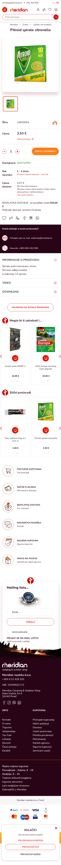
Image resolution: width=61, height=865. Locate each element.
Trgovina (7, 727)
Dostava (37, 727)
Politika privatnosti (43, 735)
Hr (57, 2)
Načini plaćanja (41, 723)
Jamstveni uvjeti (41, 750)
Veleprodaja (8, 731)
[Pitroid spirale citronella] (45, 430)
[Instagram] (9, 702)
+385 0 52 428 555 (13, 679)
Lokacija (6, 739)
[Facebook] (24, 219)
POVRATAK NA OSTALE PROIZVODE (30, 307)
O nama (6, 723)
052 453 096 (32, 2)
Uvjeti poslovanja (42, 731)
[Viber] (37, 219)
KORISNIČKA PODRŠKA (29, 522)
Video (6, 283)
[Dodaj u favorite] (4, 219)
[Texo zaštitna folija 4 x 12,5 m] (15, 430)
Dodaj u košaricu (45, 151)
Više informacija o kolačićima (30, 840)
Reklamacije (39, 739)
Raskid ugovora (41, 743)
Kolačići (6, 750)
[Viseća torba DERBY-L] (15, 358)
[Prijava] (38, 9)
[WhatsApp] (31, 219)
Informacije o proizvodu (20, 260)
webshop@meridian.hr (12, 2)
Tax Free (7, 735)
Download (10, 291)
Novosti (6, 743)
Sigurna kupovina (42, 746)
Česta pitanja (9, 746)
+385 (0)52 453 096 (28, 248)
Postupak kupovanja (43, 719)
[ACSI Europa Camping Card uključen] (45, 358)
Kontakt (6, 719)
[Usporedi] (11, 219)
